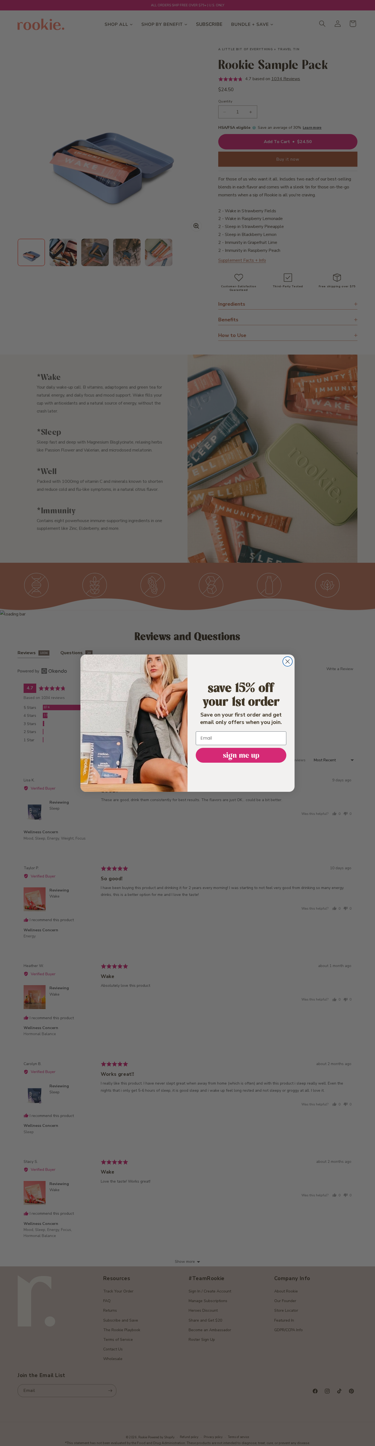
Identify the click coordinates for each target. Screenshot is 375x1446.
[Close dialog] (287, 661)
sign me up (241, 755)
